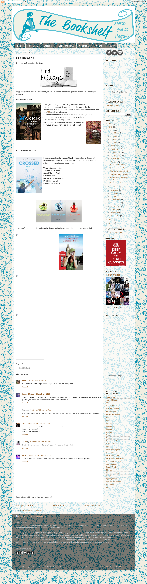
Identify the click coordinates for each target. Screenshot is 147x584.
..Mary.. (24, 423)
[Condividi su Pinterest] (29, 368)
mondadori (110, 485)
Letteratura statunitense (115, 458)
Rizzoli (108, 476)
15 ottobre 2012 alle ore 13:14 (41, 410)
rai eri (108, 487)
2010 (111, 124)
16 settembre (116, 152)
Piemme (109, 470)
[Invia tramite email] (20, 368)
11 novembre (116, 200)
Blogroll (99, 45)
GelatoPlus (105, 567)
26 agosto (114, 142)
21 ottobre (115, 190)
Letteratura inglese (113, 450)
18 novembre (116, 203)
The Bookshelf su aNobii (119, 171)
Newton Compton (112, 464)
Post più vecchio (92, 505)
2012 (111, 130)
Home (20, 45)
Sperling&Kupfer (112, 479)
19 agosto (114, 139)
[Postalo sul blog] (23, 368)
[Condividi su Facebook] (27, 368)
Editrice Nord (111, 411)
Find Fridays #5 (116, 183)
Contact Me (84, 45)
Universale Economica (114, 482)
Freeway (109, 429)
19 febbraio (115, 133)
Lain (107, 447)
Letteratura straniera (113, 461)
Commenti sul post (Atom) (32, 511)
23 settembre (116, 155)
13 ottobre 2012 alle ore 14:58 (37, 380)
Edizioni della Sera (113, 414)
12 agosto (114, 136)
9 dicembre (115, 213)
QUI (48, 112)
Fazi (107, 420)
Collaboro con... (66, 45)
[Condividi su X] (25, 368)
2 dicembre (115, 209)
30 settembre (116, 159)
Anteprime (48, 45)
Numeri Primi (111, 467)
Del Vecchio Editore (113, 409)
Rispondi (25, 387)
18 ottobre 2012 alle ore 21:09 (40, 455)
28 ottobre (115, 193)
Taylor (111, 45)
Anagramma (110, 397)
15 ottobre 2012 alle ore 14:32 (39, 423)
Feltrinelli (109, 423)
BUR (108, 403)
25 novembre (116, 206)
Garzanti (109, 432)
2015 (111, 223)
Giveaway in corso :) (117, 165)
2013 (111, 220)
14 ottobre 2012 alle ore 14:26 (39, 394)
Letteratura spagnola (113, 455)
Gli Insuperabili (111, 441)
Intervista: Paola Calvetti (119, 168)
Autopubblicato (111, 400)
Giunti (108, 435)
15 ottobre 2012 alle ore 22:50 (41, 442)
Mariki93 (25, 455)
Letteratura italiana (113, 452)
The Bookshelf (113, 275)
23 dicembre (115, 216)
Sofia (24, 380)
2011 (111, 127)
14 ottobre (115, 187)
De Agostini (110, 406)
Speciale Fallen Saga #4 (119, 174)
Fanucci (109, 417)
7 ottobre (114, 162)
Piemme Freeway (112, 473)
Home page (59, 505)
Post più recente (24, 505)
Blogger (122, 567)
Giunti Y (109, 438)
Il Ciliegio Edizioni (112, 444)
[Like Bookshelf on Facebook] (109, 55)
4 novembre (115, 196)
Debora (24, 394)
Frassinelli (110, 426)
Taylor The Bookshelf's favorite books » (116, 309)
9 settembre (115, 149)
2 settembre (115, 146)
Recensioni (33, 45)
